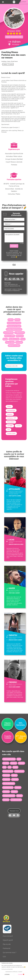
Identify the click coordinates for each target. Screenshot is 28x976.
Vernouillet (19, 342)
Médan (5, 339)
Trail (8, 429)
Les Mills (9, 425)
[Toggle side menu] (3, 2)
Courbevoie (6, 779)
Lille (9, 767)
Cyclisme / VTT (11, 418)
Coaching (3, 61)
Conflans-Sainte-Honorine (14, 329)
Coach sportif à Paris (9, 759)
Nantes (15, 767)
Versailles (14, 791)
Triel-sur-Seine (10, 342)
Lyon (19, 759)
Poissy (23, 339)
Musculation (10, 422)
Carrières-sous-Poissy (14, 323)
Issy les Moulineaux (8, 783)
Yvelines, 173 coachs (8, 64)
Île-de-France (14, 61)
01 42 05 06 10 (14, 279)
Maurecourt (19, 336)
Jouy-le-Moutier (8, 332)
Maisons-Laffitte (9, 336)
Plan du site (7, 944)
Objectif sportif (8, 940)
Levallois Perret (19, 771)
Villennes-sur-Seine (14, 345)
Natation (9, 414)
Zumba (18, 425)
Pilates (9, 406)
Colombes (15, 779)
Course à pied (11, 433)
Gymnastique (11, 410)
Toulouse (21, 763)
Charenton (6, 791)
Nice (4, 767)
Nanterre (19, 795)
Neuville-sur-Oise (14, 339)
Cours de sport (8, 936)
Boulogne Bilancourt (8, 795)
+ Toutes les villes (16, 799)
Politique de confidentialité (7, 969)
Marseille (5, 763)
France (8, 61)
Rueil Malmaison (8, 787)
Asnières (14, 775)
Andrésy (17, 319)
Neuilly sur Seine (7, 771)
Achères (10, 319)
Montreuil (5, 799)
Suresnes (17, 787)
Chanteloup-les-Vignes (14, 326)
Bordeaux (13, 763)
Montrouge (6, 775)
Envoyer (14, 246)
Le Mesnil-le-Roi (19, 332)
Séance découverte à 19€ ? (14, 37)
